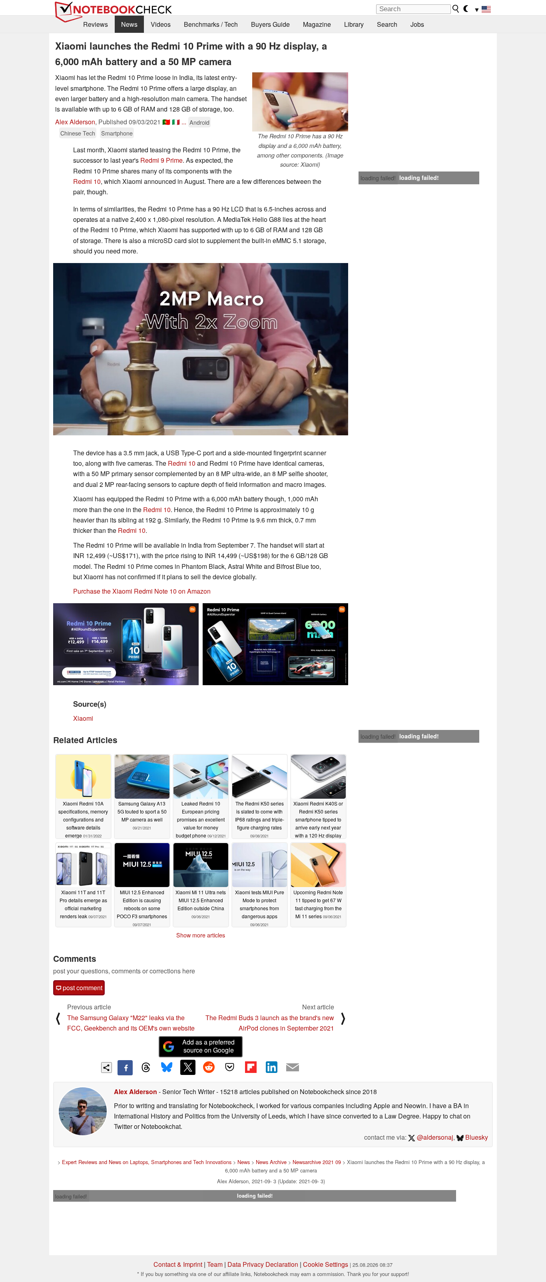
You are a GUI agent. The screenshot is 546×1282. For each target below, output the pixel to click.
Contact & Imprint (177, 1264)
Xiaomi (83, 718)
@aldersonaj (434, 1137)
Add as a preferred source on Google (208, 1046)
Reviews (95, 24)
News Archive (271, 1162)
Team (215, 1264)
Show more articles (200, 935)
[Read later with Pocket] (229, 1067)
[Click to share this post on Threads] (145, 1067)
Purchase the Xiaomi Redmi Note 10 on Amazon (142, 591)
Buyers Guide (270, 24)
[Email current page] (292, 1067)
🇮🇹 (176, 121)
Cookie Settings (325, 1264)
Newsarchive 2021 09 (317, 1162)
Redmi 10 (87, 181)
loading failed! (378, 178)
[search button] (456, 9)
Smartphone (117, 133)
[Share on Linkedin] (271, 1067)
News (129, 24)
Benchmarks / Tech (211, 24)
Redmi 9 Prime (161, 160)
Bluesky (476, 1137)
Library (354, 24)
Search (387, 24)
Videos (161, 24)
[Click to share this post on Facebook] (125, 1067)
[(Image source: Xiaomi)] (200, 349)
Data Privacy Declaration (262, 1264)
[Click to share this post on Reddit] (208, 1067)
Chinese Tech (77, 133)
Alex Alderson (75, 121)
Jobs (417, 24)
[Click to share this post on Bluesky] (166, 1067)
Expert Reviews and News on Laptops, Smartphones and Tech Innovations (146, 1162)
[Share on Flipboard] (250, 1067)
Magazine (317, 24)
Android (199, 122)
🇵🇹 (166, 121)
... (183, 121)
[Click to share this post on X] (187, 1067)
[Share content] (106, 1067)
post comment (81, 987)
